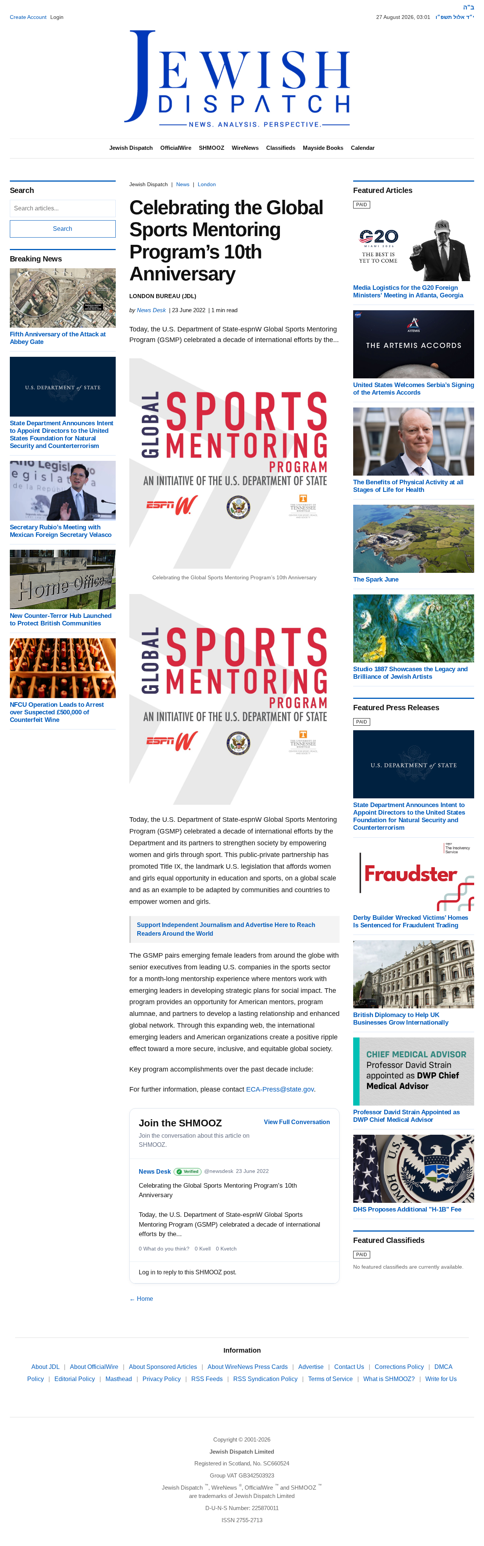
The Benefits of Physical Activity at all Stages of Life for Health (408, 486)
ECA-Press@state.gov (280, 1089)
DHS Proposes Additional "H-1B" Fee (407, 1209)
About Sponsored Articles (164, 1367)
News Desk (151, 310)
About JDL (46, 1367)
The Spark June (375, 579)
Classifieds (280, 148)
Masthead (119, 1379)
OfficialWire (175, 148)
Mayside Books (323, 148)
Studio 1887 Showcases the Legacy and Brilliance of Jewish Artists (410, 673)
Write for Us (441, 1379)
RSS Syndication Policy (266, 1379)
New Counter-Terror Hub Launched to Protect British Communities (61, 619)
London (207, 184)
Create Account (28, 17)
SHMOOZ (211, 148)
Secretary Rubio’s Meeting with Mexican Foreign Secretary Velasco (61, 531)
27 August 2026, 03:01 (403, 17)
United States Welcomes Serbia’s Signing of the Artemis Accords (413, 388)
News (182, 184)
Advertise (311, 1367)
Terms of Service (331, 1379)
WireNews (245, 148)
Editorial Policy (75, 1379)
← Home (141, 1299)
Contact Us (350, 1367)
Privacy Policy (162, 1379)
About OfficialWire (95, 1367)
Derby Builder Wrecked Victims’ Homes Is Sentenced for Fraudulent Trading (410, 921)
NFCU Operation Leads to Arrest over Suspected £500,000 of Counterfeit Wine (57, 712)
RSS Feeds (207, 1379)
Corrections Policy (400, 1367)
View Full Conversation (297, 1122)
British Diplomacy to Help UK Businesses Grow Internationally (400, 1018)
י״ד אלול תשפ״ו (455, 17)
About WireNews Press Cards (248, 1367)
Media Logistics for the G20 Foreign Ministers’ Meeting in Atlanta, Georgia (408, 291)
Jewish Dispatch (131, 148)
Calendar (363, 148)
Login (57, 17)
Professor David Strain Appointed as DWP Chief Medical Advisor (406, 1116)
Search (62, 229)
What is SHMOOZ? (389, 1379)
